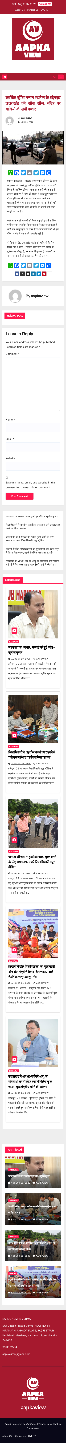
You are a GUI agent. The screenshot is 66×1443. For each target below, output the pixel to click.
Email (10, 438)
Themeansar (33, 1428)
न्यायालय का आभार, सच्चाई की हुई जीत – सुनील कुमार (32, 516)
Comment (13, 353)
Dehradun (13, 1071)
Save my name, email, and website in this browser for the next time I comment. (30, 485)
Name (10, 419)
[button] (54, 77)
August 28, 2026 (21, 1093)
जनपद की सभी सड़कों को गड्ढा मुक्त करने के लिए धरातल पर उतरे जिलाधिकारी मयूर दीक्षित (32, 862)
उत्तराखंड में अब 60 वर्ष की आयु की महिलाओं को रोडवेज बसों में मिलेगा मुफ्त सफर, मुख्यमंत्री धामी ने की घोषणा (30, 1081)
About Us (20, 10)
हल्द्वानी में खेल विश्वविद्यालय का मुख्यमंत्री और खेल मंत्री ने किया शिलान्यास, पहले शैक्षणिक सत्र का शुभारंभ (31, 972)
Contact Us (32, 10)
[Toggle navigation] (61, 77)
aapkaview (33, 63)
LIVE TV (44, 10)
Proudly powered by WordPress (21, 1424)
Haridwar (13, 642)
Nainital (13, 961)
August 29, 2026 (21, 659)
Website (10, 458)
